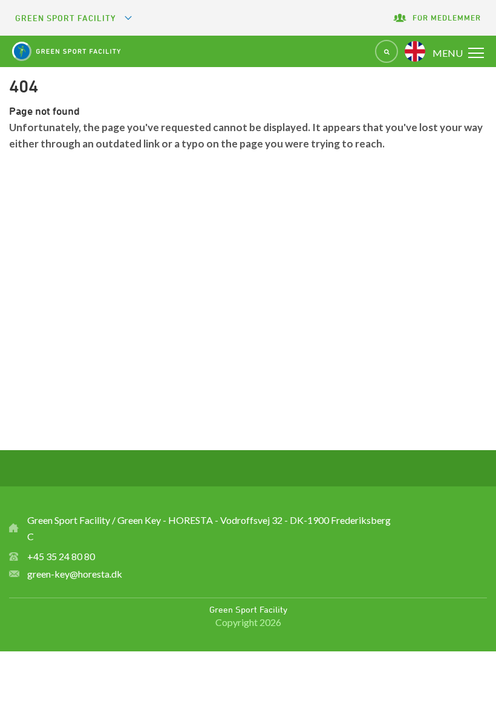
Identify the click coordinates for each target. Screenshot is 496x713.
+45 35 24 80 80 (61, 556)
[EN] (415, 51)
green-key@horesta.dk (74, 573)
